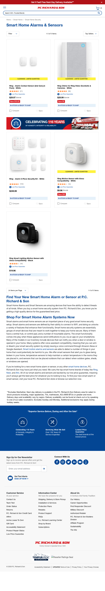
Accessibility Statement (15, 527)
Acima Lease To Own (15, 520)
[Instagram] (62, 462)
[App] (85, 462)
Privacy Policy (77, 567)
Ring (95, 369)
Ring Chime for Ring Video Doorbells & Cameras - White (74, 87)
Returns (9, 510)
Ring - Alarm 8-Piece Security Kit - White (26, 179)
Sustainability (75, 526)
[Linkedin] (74, 462)
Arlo (17, 372)
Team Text (10, 503)
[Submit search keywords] (98, 13)
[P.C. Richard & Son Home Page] (52, 542)
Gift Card (10, 523)
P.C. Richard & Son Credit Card (19, 513)
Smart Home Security (33, 20)
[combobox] (52, 13)
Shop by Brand (44, 523)
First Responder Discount (80, 506)
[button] (28, 478)
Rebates (41, 510)
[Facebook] (57, 462)
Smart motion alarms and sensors (38, 349)
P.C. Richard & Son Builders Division (81, 518)
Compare (15, 111)
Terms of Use (61, 567)
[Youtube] (80, 462)
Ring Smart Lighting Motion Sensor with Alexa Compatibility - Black (26, 259)
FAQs (40, 517)
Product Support (45, 513)
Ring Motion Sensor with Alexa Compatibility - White (70, 179)
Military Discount (77, 510)
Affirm (8, 517)
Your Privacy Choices (91, 567)
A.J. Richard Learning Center (50, 520)
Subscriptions (43, 527)
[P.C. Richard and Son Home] (51, 9)
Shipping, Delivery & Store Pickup (52, 499)
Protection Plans (45, 506)
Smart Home (18, 20)
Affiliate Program (77, 523)
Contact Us (10, 499)
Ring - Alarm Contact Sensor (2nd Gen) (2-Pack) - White (27, 87)
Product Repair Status (15, 530)
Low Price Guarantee (18, 94)
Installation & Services (47, 503)
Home (8, 20)
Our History (75, 499)
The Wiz (73, 530)
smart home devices (77, 366)
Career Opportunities (78, 503)
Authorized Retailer (78, 513)
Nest (8, 372)
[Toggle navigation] (4, 7)
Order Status (11, 506)
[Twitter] (68, 462)
